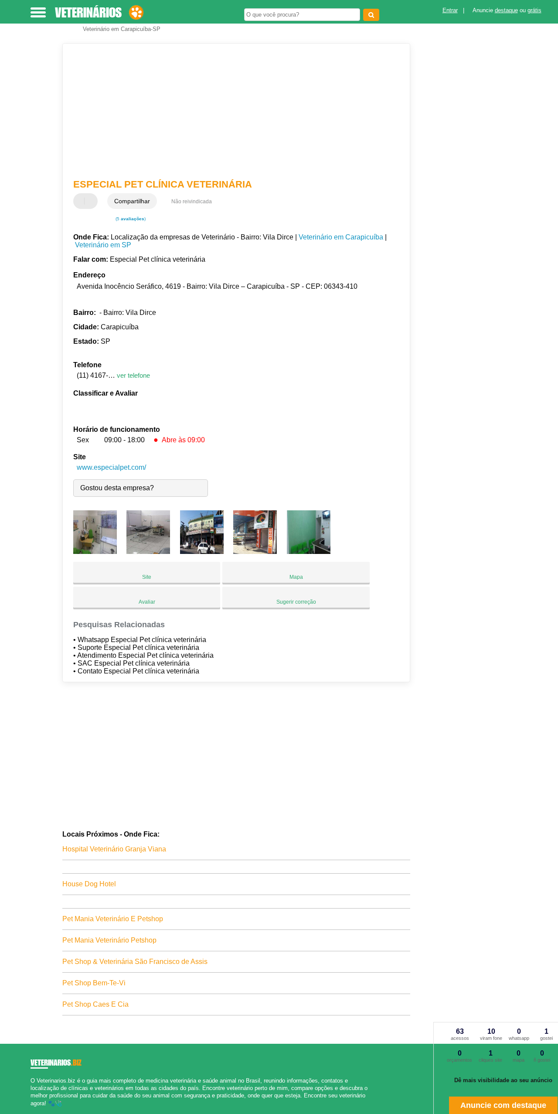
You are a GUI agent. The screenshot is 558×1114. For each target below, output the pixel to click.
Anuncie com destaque (503, 1105)
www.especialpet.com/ (111, 467)
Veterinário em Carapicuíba (341, 237)
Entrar (450, 10)
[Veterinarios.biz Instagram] (40, 1110)
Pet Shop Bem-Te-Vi (94, 983)
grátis (534, 10)
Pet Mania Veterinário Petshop (109, 940)
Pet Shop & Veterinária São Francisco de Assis (135, 961)
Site (146, 577)
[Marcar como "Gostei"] (81, 201)
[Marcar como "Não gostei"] (92, 201)
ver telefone (133, 375)
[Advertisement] (230, 111)
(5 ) (130, 218)
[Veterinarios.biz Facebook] (32, 1110)
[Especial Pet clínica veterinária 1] (95, 551)
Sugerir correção (296, 602)
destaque (506, 10)
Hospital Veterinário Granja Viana (114, 849)
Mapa (296, 577)
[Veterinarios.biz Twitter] (36, 1110)
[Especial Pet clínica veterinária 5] (308, 551)
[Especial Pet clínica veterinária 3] (202, 551)
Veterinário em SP (103, 245)
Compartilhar (132, 201)
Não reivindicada (191, 201)
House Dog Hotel (89, 884)
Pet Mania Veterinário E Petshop (112, 919)
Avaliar (147, 602)
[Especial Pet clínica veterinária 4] (255, 551)
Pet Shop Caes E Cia (95, 1004)
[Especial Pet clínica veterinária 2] (148, 551)
